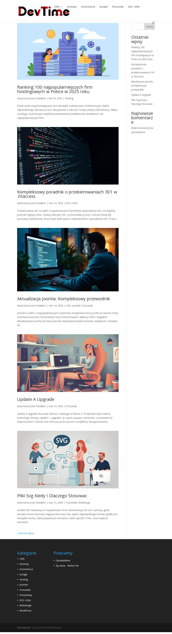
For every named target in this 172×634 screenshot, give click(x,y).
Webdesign (60, 14)
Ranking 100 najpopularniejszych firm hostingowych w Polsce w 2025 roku (55, 89)
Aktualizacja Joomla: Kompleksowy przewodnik (63, 299)
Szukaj (149, 26)
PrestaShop (25, 595)
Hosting (69, 98)
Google (103, 7)
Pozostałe (118, 7)
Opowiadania (63, 560)
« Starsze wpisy (25, 533)
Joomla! (76, 305)
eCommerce (88, 7)
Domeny (72, 7)
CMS (56, 7)
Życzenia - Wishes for (67, 565)
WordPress (25, 610)
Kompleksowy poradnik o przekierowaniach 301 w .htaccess (67, 194)
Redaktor (41, 98)
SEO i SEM (133, 7)
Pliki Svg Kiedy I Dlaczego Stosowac (52, 496)
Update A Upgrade (35, 399)
